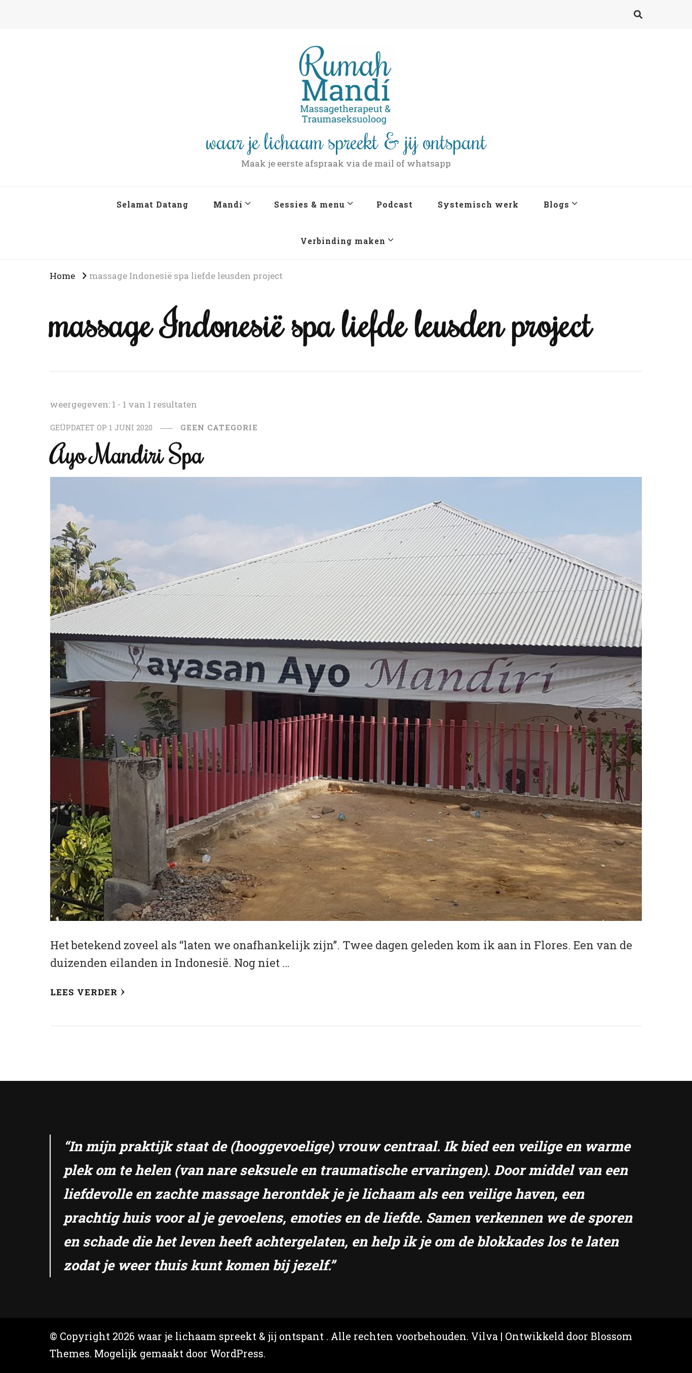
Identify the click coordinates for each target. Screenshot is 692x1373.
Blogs (556, 204)
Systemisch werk (478, 204)
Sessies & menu (309, 204)
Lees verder (84, 992)
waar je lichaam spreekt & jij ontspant (346, 141)
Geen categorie (219, 427)
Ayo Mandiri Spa (126, 454)
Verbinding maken (343, 240)
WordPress (236, 1353)
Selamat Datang (152, 204)
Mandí (228, 204)
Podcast (394, 204)
